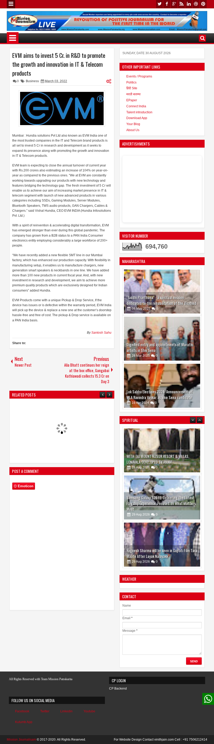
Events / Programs (139, 76)
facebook (166, 4)
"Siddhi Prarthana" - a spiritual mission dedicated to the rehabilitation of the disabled (161, 300)
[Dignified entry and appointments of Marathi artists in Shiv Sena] (162, 339)
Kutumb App (23, 722)
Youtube (89, 711)
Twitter (44, 711)
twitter (159, 4)
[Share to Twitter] (190, 273)
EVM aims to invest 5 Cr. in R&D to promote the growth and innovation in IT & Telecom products (58, 64)
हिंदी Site (131, 88)
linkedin (188, 4)
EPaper (131, 100)
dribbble (196, 4)
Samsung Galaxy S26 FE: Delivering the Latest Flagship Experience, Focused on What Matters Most (161, 503)
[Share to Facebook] (184, 273)
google (174, 4)
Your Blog (133, 124)
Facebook (22, 711)
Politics (131, 82)
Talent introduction (139, 112)
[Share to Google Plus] (195, 273)
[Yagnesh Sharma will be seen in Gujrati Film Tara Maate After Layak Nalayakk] (162, 545)
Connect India (136, 106)
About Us (132, 130)
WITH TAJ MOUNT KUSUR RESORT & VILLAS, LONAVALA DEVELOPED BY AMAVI (158, 459)
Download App (136, 118)
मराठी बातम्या (133, 94)
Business (32, 81)
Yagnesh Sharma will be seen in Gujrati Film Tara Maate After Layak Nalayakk (162, 553)
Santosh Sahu (101, 332)
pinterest (203, 4)
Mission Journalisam (21, 739)
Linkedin (66, 711)
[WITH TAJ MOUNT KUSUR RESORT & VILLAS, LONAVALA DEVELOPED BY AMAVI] (162, 450)
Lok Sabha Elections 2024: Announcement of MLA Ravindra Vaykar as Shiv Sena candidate (160, 394)
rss (181, 4)
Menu (11, 4)
